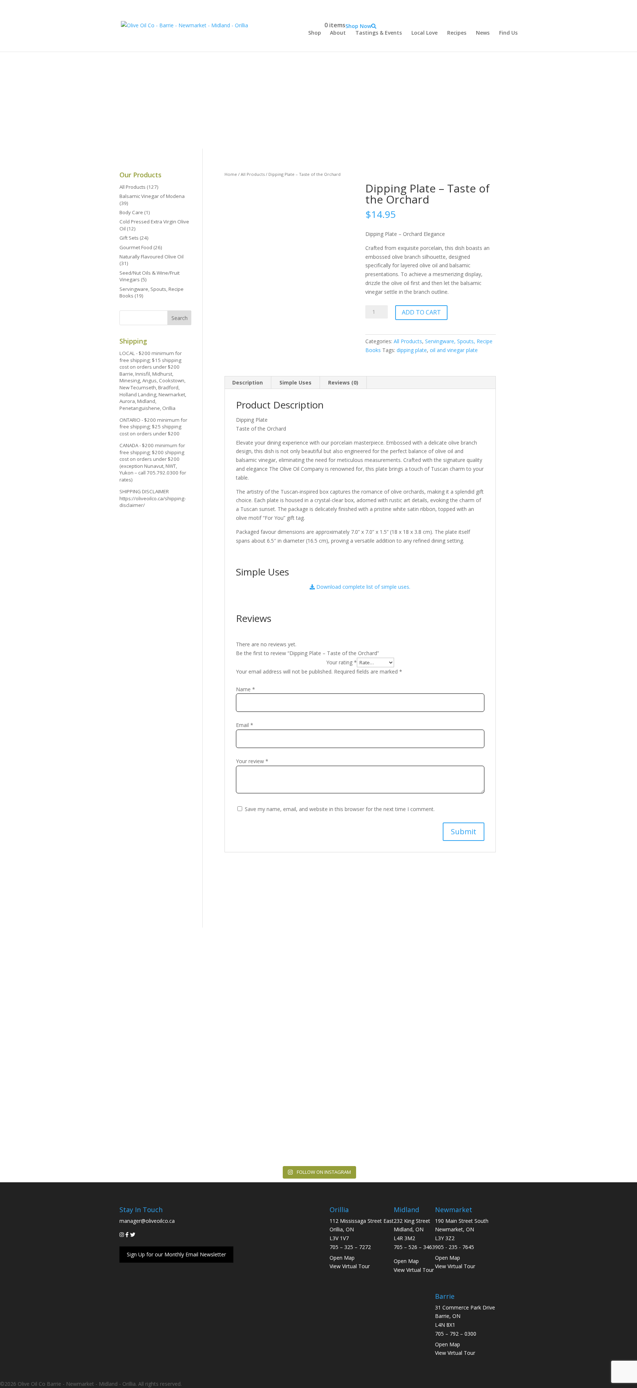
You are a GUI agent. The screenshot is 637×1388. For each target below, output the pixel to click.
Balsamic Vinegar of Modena (152, 196)
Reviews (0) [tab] (343, 382)
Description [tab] (247, 382)
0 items (334, 25)
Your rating (341, 662)
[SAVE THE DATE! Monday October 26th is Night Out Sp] (44, 1116)
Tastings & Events (378, 32)
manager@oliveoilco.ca (147, 1220)
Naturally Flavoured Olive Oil (151, 256)
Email (244, 724)
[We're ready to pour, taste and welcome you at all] (501, 1107)
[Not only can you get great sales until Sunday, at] (135, 1107)
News (483, 32)
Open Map (342, 1257)
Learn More (316, 1029)
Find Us (508, 32)
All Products (253, 174)
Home (230, 174)
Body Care (131, 212)
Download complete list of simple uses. (362, 586)
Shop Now (358, 25)
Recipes (456, 32)
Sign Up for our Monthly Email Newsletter (176, 1254)
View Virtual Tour (350, 1266)
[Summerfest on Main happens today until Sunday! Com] (227, 1098)
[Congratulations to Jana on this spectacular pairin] (593, 1103)
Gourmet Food (135, 247)
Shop (314, 32)
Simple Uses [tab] (295, 382)
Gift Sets (129, 237)
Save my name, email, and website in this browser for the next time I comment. (340, 809)
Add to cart (421, 312)
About (338, 32)
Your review (252, 761)
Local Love (424, 32)
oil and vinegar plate (454, 350)
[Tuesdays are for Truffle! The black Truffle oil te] (318, 1111)
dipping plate (412, 350)
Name (245, 689)
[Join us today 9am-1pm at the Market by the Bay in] (410, 1081)
